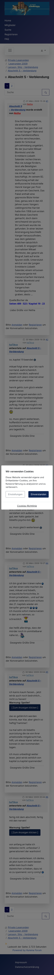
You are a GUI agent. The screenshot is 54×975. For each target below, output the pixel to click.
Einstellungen (15, 494)
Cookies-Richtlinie (27, 505)
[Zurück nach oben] (49, 970)
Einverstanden (38, 494)
